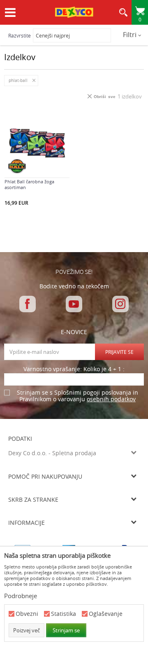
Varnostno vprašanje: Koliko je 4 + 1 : (74, 369)
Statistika (63, 614)
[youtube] (74, 304)
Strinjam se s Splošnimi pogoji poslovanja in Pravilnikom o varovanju (77, 396)
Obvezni (27, 614)
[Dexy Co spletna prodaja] (74, 13)
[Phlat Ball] (17, 166)
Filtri (130, 34)
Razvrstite (19, 35)
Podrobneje (20, 596)
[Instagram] (120, 304)
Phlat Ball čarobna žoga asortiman (29, 184)
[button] (123, 14)
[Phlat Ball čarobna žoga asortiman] (37, 142)
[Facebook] (27, 304)
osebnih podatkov (111, 399)
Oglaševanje (106, 614)
